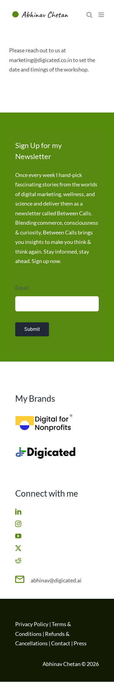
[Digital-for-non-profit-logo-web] (45, 416)
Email (22, 287)
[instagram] (18, 524)
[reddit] (18, 560)
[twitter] (18, 548)
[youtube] (18, 536)
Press (80, 643)
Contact (60, 643)
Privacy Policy (31, 624)
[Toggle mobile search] (89, 15)
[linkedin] (18, 512)
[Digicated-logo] (45, 449)
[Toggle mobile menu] (101, 15)
